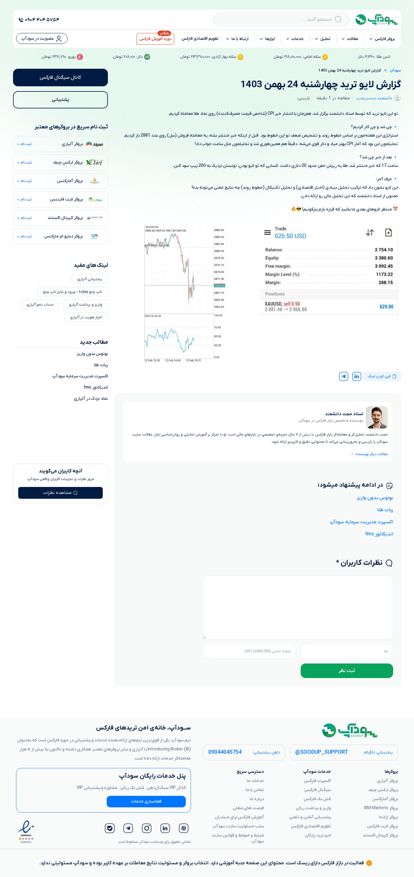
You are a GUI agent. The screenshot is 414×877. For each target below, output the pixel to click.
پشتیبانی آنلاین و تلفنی (310, 817)
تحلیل (325, 38)
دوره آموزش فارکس (155, 38)
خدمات (298, 38)
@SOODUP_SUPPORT (321, 752)
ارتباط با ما (240, 38)
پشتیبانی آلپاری (89, 279)
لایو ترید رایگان (318, 835)
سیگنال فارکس (317, 790)
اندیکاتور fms (379, 534)
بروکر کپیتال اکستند (65, 218)
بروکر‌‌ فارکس (385, 38)
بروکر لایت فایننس (66, 199)
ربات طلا (385, 510)
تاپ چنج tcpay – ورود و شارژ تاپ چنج (72, 292)
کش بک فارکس (317, 799)
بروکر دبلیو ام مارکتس (63, 236)
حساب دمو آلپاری (40, 304)
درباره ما (257, 799)
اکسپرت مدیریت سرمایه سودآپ (361, 522)
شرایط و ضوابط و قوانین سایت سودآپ (238, 838)
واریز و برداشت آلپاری (85, 304)
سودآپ (395, 70)
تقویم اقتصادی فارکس (200, 38)
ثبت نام (26, 144)
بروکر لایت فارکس (382, 826)
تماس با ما (254, 790)
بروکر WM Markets (381, 808)
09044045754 (225, 752)
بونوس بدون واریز (375, 498)
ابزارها (270, 38)
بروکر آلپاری (72, 144)
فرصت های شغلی (248, 808)
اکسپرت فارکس (317, 781)
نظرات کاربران (359, 563)
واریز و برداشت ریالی (313, 808)
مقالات (352, 38)
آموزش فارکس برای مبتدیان (239, 817)
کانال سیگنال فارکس (60, 77)
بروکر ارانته (388, 817)
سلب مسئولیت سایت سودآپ (238, 826)
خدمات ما (255, 781)
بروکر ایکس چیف (68, 162)
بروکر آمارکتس (70, 181)
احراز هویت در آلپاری (86, 317)
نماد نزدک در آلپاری (91, 399)
